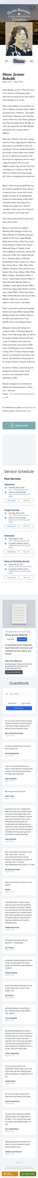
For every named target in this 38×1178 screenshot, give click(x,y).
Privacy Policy (13, 1169)
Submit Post (19, 708)
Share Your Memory (14, 672)
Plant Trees (26, 500)
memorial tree (28, 407)
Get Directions (11, 500)
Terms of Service (25, 1169)
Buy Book (22, 639)
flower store (26, 410)
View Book (10, 639)
